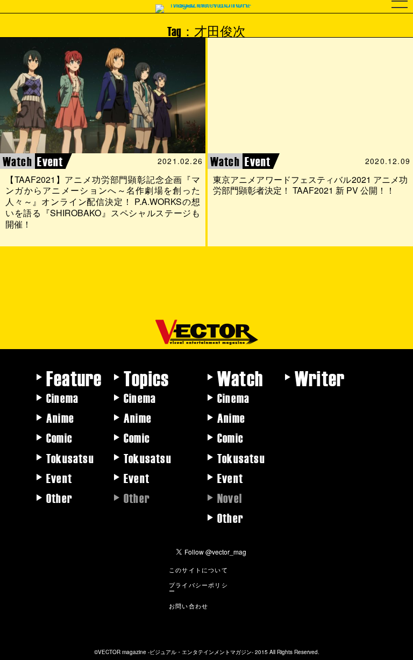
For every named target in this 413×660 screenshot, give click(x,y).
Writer (320, 377)
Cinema (62, 397)
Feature (74, 377)
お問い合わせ (188, 605)
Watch (240, 377)
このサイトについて (198, 569)
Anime (60, 417)
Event (59, 478)
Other (59, 498)
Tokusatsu (70, 458)
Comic (59, 437)
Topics (146, 377)
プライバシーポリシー (198, 587)
